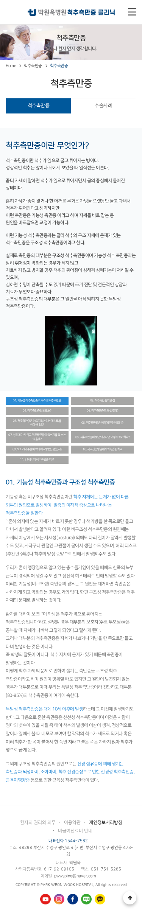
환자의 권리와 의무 (38, 822)
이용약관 (72, 822)
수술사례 (103, 105)
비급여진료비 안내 (75, 830)
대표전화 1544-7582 (68, 841)
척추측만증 (39, 105)
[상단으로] (129, 897)
